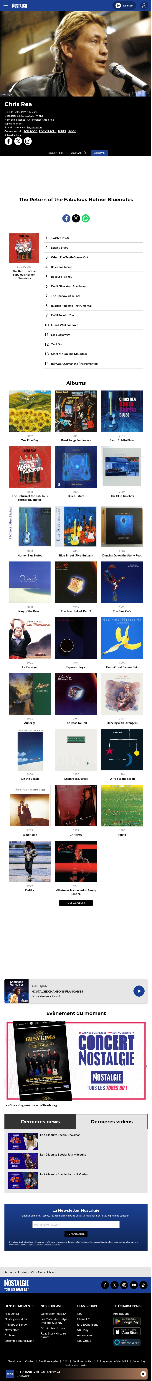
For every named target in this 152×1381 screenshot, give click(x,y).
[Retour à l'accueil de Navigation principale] (19, 5)
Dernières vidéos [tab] (112, 1122)
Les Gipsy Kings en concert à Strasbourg (30, 1105)
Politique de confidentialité (112, 1361)
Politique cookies (82, 1361)
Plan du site (14, 1361)
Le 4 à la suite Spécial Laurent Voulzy (64, 1174)
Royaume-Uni (34, 127)
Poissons (17, 123)
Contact (29, 1361)
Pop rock (30, 131)
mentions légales (27, 1245)
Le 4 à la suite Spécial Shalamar (60, 1134)
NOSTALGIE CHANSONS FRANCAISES (57, 991)
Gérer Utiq (139, 1361)
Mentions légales (48, 1361)
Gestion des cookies (76, 1365)
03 (20, 111)
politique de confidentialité (48, 1245)
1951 (26, 111)
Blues (62, 131)
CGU (65, 1361)
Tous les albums (76, 902)
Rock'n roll (47, 131)
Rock (72, 131)
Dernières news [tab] (40, 1122)
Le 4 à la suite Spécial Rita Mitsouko (63, 1154)
